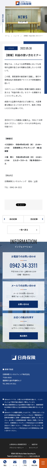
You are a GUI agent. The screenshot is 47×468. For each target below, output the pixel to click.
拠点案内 (23, 335)
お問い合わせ (23, 304)
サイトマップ (33, 447)
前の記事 (13, 219)
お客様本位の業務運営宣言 (18, 444)
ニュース (16, 36)
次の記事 (34, 219)
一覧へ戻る (23, 229)
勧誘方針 (35, 444)
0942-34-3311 (23, 265)
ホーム (7, 36)
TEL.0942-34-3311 (9, 383)
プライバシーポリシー (16, 447)
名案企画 (37, 456)
